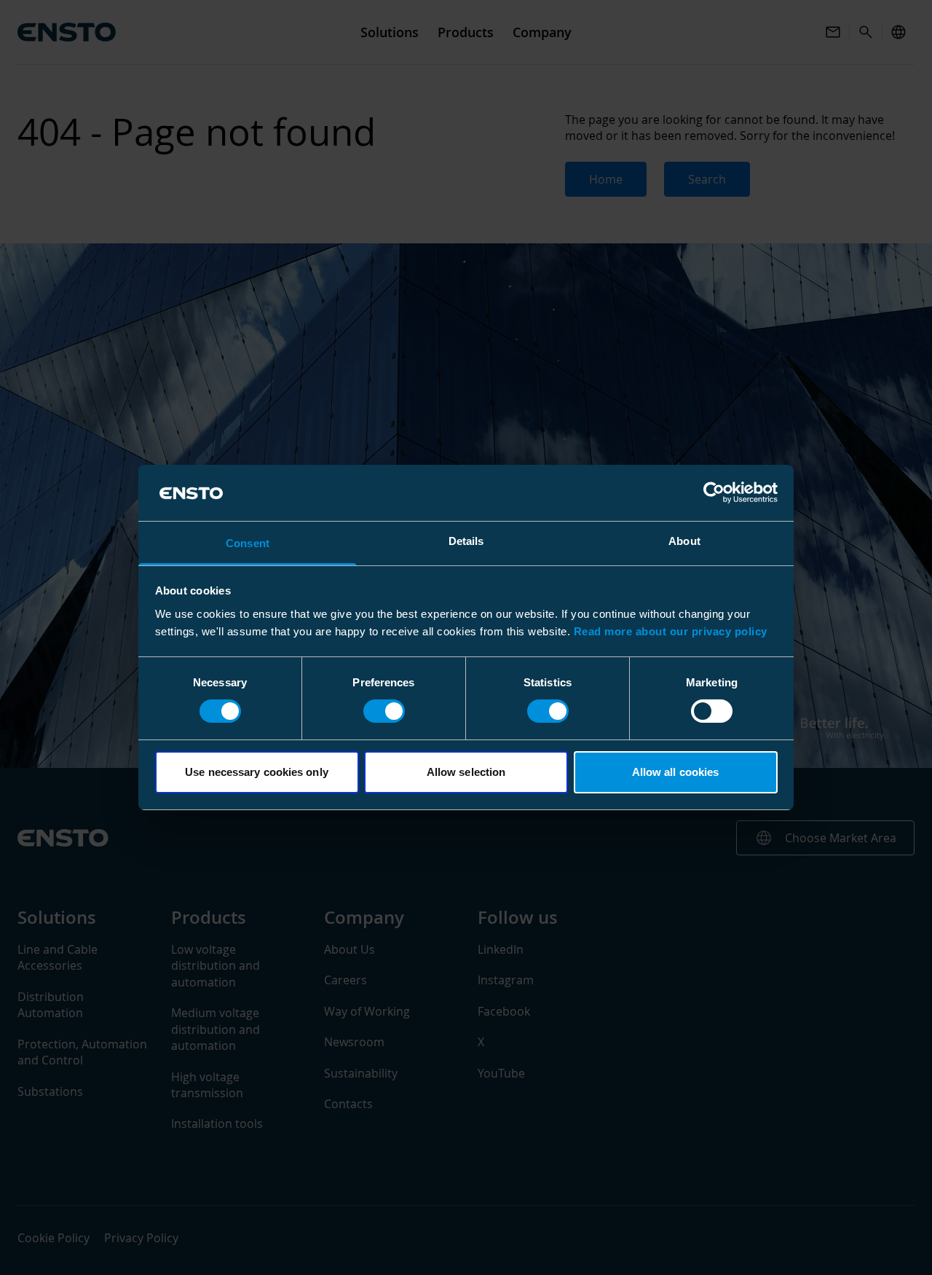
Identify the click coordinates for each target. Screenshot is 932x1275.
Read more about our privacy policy (670, 631)
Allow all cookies (675, 772)
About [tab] (684, 541)
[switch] (384, 711)
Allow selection (466, 772)
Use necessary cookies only (256, 772)
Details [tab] (466, 541)
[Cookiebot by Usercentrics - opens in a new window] (714, 492)
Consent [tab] (247, 543)
